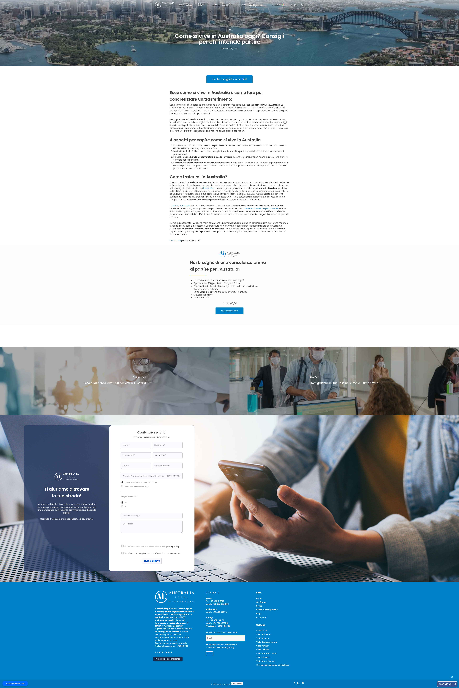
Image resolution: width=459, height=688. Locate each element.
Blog (229, 29)
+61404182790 (223, 626)
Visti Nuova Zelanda (265, 661)
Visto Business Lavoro (266, 642)
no (126, 502)
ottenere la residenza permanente (260, 208)
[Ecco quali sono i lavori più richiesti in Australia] (115, 381)
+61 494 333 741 (220, 612)
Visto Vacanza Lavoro (266, 653)
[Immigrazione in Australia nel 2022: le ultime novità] (344, 381)
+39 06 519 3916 (216, 601)
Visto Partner (262, 646)
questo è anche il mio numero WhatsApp (141, 482)
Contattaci (445, 684)
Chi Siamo (261, 602)
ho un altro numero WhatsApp (137, 486)
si (125, 506)
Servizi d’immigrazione (267, 610)
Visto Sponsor (262, 638)
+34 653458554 (220, 623)
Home (259, 598)
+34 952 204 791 (216, 620)
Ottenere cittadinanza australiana (272, 665)
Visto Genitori (262, 649)
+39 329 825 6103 (221, 604)
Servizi (259, 606)
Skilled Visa (208, 188)
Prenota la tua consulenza (168, 659)
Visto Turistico (263, 657)
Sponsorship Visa (181, 205)
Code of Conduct (163, 652)
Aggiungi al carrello (229, 311)
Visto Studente (263, 634)
